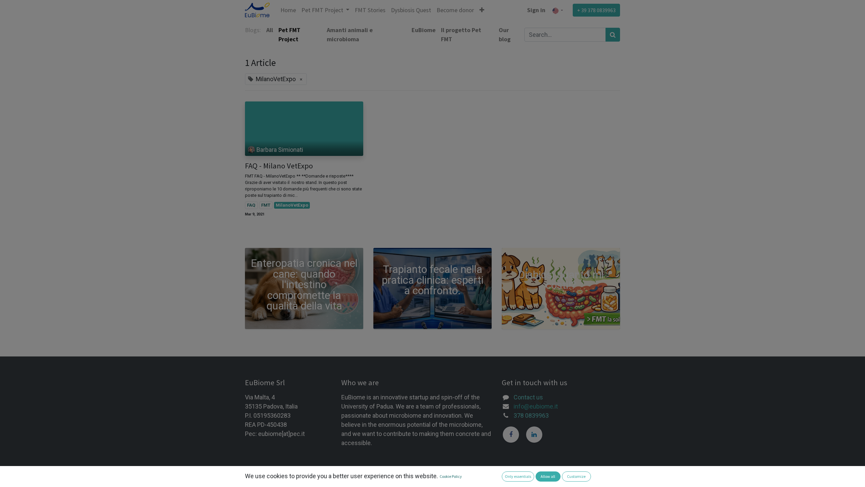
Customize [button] (576, 476)
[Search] (613, 35)
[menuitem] (288, 10)
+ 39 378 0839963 (596, 10)
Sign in (536, 10)
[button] (482, 10)
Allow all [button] (548, 476)
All (269, 30)
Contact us (528, 397)
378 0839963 (531, 415)
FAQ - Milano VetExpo (279, 165)
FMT (265, 205)
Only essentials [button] (518, 476)
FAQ (251, 205)
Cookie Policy (451, 476)
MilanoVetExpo (292, 205)
